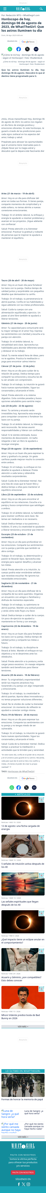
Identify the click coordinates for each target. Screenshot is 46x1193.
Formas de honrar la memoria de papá (22, 1099)
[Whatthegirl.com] (23, 8)
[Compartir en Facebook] (18, 49)
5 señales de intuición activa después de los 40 (22, 865)
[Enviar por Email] (36, 49)
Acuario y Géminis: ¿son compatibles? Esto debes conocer (21, 979)
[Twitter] (23, 1183)
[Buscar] (41, 8)
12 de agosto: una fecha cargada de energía (20, 827)
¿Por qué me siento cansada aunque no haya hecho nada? (34, 1126)
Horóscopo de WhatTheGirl (21, 771)
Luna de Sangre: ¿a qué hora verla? (33, 1112)
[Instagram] (28, 1183)
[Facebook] (19, 1183)
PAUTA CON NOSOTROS (23, 1172)
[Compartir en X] (27, 49)
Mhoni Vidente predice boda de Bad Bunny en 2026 (20, 1017)
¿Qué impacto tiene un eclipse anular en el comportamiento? (22, 941)
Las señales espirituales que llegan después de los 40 (19, 903)
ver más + (23, 1136)
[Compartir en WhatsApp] (10, 49)
